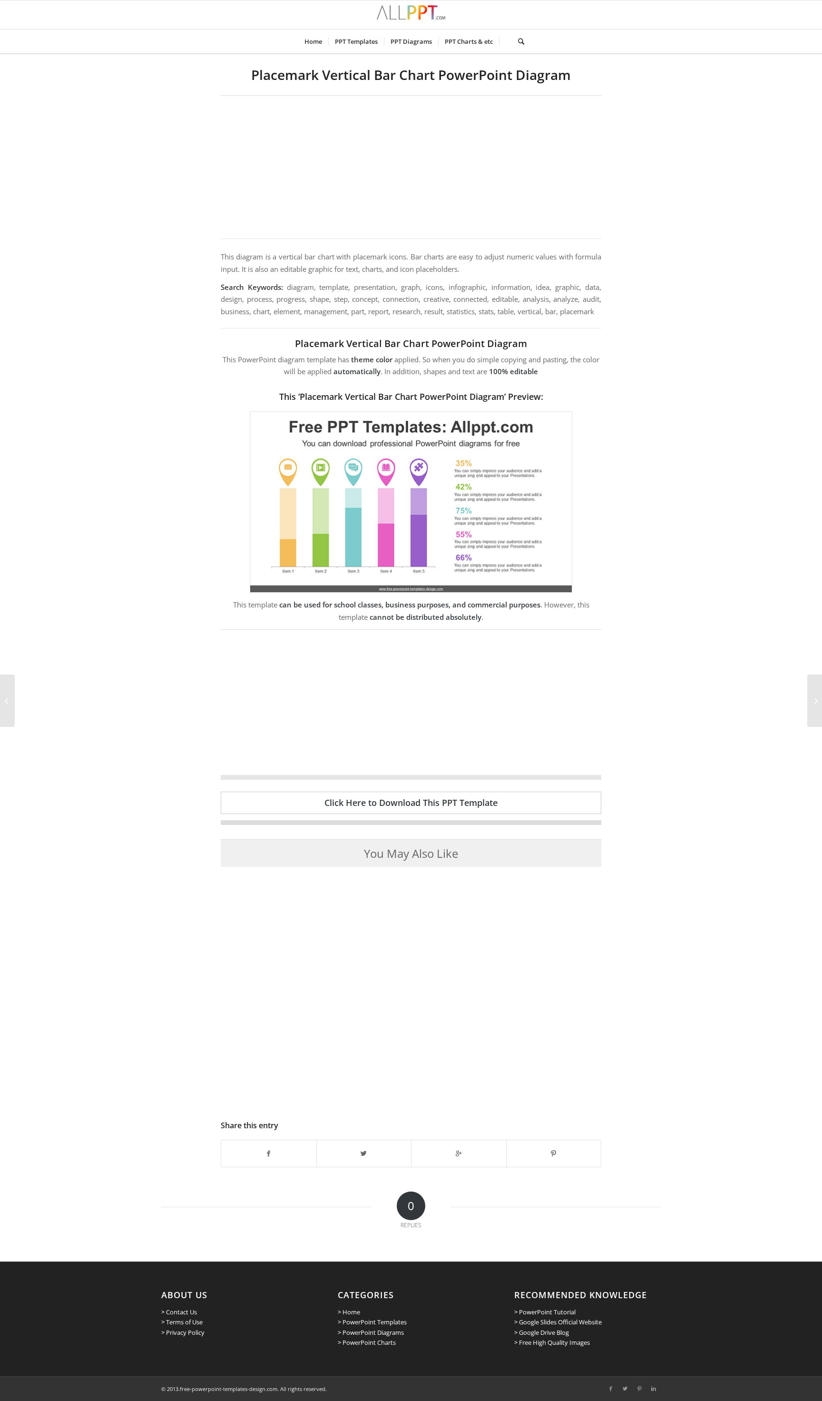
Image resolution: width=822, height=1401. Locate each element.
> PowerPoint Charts (367, 1342)
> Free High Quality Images (552, 1342)
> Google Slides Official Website (558, 1322)
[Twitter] (625, 1388)
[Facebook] (611, 1388)
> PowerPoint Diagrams (371, 1332)
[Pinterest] (639, 1388)
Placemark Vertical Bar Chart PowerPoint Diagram (411, 75)
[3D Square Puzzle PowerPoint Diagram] (814, 701)
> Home (349, 1312)
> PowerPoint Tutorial (545, 1312)
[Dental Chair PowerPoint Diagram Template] (7, 701)
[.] (505, 41)
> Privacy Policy (183, 1332)
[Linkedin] (653, 1388)
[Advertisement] (411, 167)
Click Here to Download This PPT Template (411, 802)
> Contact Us (179, 1312)
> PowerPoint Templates (372, 1322)
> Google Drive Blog (541, 1332)
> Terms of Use (182, 1322)
